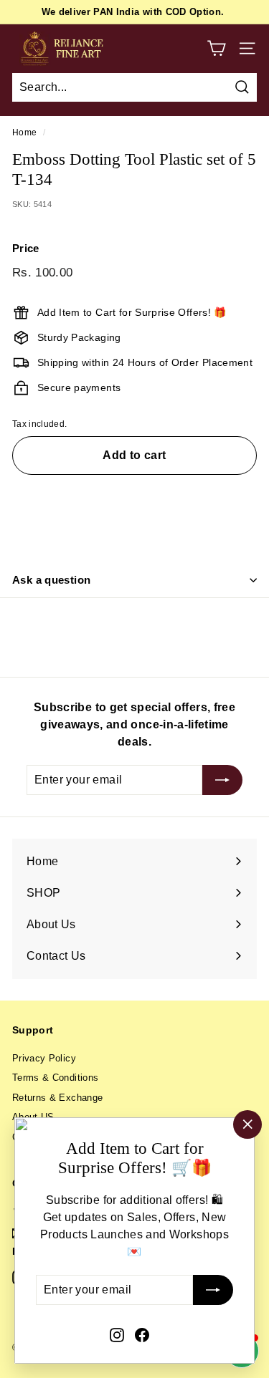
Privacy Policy (44, 1058)
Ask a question (51, 580)
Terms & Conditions (55, 1077)
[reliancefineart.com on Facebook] (142, 1334)
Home (24, 132)
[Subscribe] (213, 1291)
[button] (134, 498)
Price (25, 248)
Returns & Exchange (57, 1097)
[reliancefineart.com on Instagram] (117, 1334)
